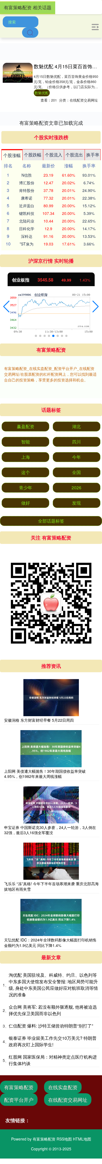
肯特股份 (26, 190)
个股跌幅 (32, 155)
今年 (76, 457)
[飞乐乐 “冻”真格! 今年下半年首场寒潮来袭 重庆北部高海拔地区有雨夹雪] (51, 861)
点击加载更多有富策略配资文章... (51, 122)
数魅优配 (42, 92)
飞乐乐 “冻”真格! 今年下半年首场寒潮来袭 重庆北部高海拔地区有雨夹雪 (51, 886)
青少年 (25, 487)
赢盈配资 (25, 426)
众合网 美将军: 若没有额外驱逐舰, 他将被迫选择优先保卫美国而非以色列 (53, 1010)
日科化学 (26, 228)
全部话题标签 (51, 521)
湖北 (76, 426)
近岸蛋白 (26, 205)
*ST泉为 (26, 244)
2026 (76, 487)
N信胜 (26, 175)
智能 (25, 442)
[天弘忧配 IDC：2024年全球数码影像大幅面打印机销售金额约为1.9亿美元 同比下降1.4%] (51, 917)
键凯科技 (26, 213)
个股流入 (53, 155)
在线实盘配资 (63, 1087)
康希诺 (26, 198)
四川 (76, 442)
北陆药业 (26, 221)
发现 (76, 503)
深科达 (26, 236)
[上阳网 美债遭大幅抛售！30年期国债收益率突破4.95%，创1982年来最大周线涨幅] (51, 748)
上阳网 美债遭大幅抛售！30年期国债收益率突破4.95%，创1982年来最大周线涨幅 (45, 773)
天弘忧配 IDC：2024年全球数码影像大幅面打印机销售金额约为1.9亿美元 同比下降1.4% (50, 942)
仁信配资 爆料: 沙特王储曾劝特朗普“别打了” (51, 1026)
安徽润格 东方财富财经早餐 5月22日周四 (39, 720)
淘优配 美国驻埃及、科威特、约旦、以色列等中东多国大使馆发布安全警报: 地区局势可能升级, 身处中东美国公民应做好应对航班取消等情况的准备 (53, 985)
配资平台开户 (18, 1099)
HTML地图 (82, 1139)
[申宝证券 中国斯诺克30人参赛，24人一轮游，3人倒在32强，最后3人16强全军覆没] (51, 805)
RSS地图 (64, 1139)
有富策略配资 (18, 1087)
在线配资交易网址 (67, 1099)
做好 (25, 503)
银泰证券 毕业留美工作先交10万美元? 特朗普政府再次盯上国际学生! (53, 1041)
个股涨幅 (12, 155)
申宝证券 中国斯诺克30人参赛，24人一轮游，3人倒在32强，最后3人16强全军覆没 (50, 830)
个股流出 (74, 155)
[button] (6, 307)
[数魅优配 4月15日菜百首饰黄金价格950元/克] (18, 73)
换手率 (92, 155)
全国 (76, 472)
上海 (25, 457)
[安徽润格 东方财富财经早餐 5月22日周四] (51, 697)
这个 (25, 472)
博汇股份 (26, 182)
